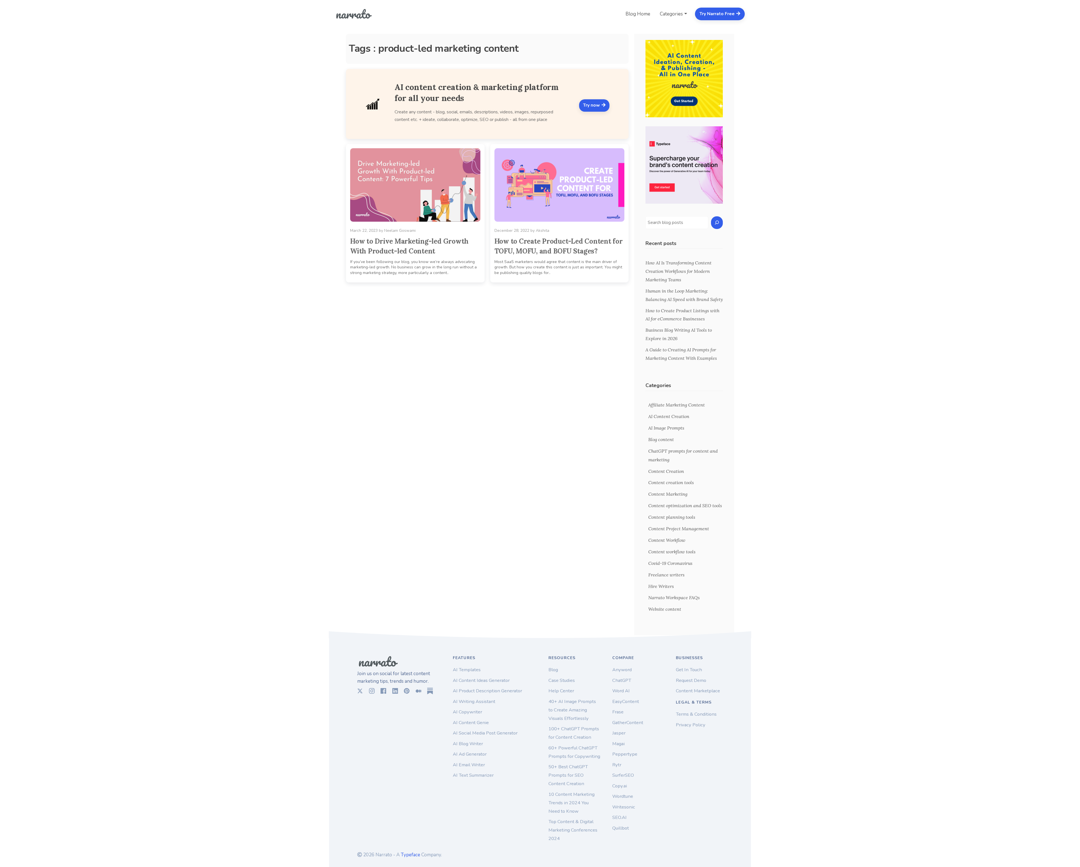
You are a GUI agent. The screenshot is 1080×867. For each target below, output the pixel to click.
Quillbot (620, 828)
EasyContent (625, 701)
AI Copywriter (467, 712)
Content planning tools (671, 517)
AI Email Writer (469, 765)
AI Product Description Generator (487, 691)
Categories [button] (671, 14)
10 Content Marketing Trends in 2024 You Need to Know (571, 802)
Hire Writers (661, 586)
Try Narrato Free (717, 14)
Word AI (621, 691)
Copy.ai (619, 786)
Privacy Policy (690, 725)
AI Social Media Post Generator (485, 733)
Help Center (561, 691)
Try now (592, 105)
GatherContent (627, 722)
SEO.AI (619, 817)
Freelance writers (666, 575)
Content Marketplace (698, 691)
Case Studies (561, 680)
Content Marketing (667, 494)
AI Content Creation (668, 416)
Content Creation (666, 471)
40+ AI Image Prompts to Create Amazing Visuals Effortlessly (572, 710)
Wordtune (622, 796)
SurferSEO (623, 775)
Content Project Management (678, 528)
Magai (618, 743)
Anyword (622, 669)
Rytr (616, 765)
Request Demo (691, 680)
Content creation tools (671, 482)
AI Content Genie (471, 722)
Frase (618, 712)
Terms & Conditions (696, 714)
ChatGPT (621, 680)
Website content (664, 609)
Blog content (661, 439)
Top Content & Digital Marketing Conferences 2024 (572, 830)
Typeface (410, 855)
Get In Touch (689, 669)
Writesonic (623, 807)
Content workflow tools (672, 551)
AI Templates (467, 669)
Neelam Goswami (400, 230)
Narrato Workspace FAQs (674, 597)
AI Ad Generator (470, 754)
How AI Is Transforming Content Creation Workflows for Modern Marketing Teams (678, 271)
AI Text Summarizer (473, 775)
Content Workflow (666, 540)
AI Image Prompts (666, 428)
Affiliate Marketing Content (676, 405)
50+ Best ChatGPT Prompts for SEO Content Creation (568, 775)
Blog (553, 669)
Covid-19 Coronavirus (670, 563)
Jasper (619, 733)
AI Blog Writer (468, 743)
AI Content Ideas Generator (481, 680)
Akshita (542, 230)
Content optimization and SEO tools (685, 505)
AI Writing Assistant (474, 701)
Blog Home (638, 14)
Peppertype (624, 754)
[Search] (717, 222)
